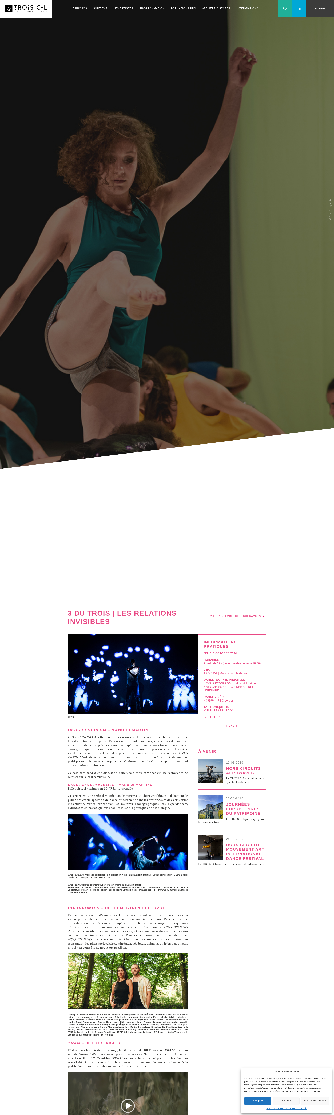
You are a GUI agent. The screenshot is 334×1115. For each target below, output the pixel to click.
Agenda (320, 8)
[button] (327, 1072)
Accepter (257, 1101)
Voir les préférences (315, 1101)
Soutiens (100, 8)
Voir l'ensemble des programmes (235, 616)
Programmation (152, 8)
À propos (80, 8)
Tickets (232, 725)
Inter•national (248, 8)
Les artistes (123, 8)
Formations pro (183, 8)
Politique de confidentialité (286, 1108)
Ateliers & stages (216, 8)
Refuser (286, 1101)
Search (285, 9)
